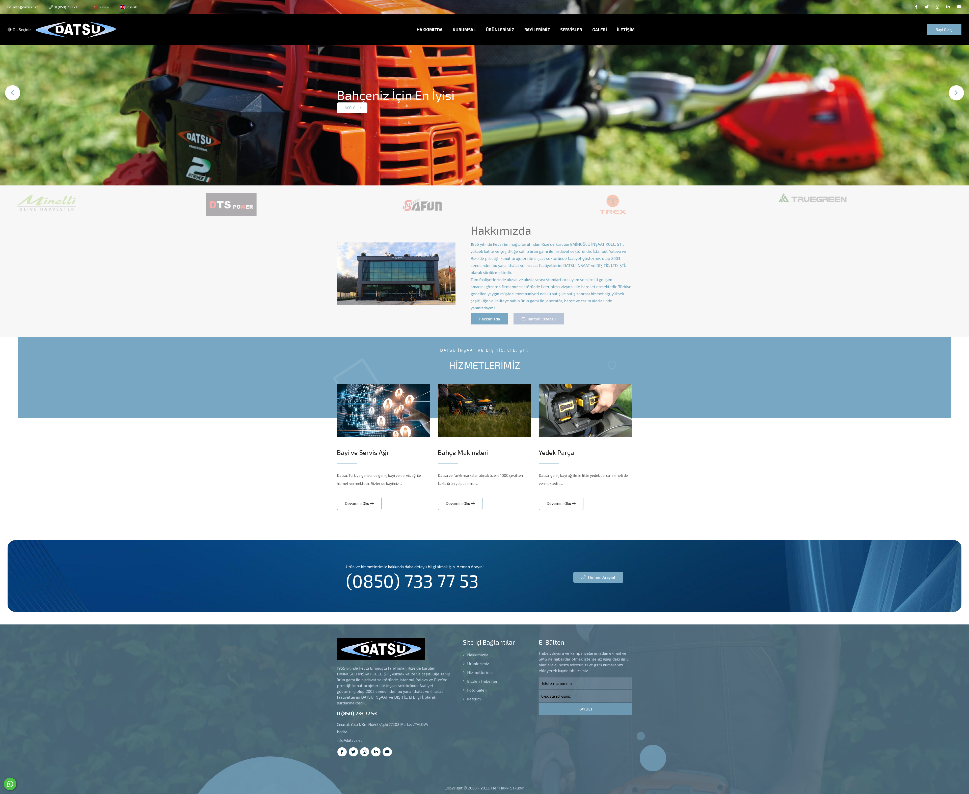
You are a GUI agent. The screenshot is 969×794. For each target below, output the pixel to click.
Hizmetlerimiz (480, 672)
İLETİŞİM (626, 29)
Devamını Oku (357, 503)
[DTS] (139, 204)
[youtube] (959, 7)
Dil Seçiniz (22, 29)
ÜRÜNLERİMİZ (500, 29)
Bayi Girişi (944, 29)
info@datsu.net (25, 7)
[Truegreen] (720, 197)
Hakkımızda (489, 318)
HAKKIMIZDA (430, 29)
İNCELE (349, 122)
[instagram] (937, 7)
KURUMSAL (464, 29)
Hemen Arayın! (601, 577)
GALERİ (599, 29)
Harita (342, 732)
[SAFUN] (330, 204)
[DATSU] (902, 204)
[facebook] (916, 7)
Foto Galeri (476, 690)
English (131, 7)
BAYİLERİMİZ (537, 29)
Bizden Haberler (482, 681)
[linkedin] (948, 7)
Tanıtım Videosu (541, 318)
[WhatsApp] (10, 784)
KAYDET (585, 708)
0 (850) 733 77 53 (68, 7)
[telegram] (927, 7)
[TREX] (521, 204)
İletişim (473, 698)
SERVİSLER (571, 29)
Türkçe (103, 7)
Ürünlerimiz (477, 663)
